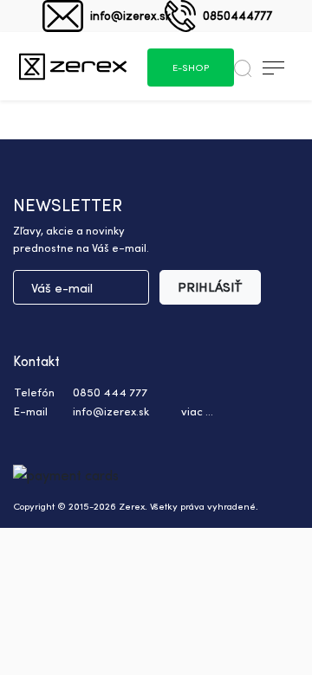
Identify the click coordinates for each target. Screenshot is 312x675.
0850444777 (237, 15)
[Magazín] (72, 66)
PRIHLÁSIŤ (210, 287)
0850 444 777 (110, 392)
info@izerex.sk (130, 15)
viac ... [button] (197, 411)
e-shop (190, 67)
